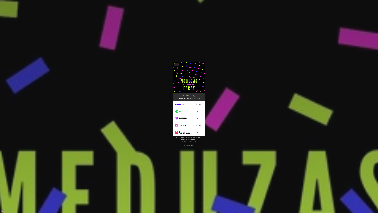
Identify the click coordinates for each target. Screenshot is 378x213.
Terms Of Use (192, 139)
